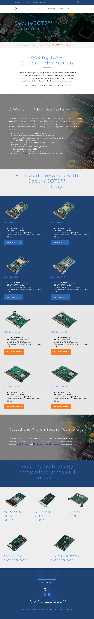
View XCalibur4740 (14, 406)
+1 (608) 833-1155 (38, 2)
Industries (61, 8)
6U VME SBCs (73, 514)
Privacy (53, 610)
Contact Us (43, 610)
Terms (61, 610)
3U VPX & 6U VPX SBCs (12, 516)
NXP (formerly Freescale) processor (46, 444)
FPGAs (24, 153)
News (34, 610)
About (77, 8)
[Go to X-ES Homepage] (47, 589)
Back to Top (47, 582)
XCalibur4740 (12, 386)
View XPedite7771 (60, 242)
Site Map (69, 610)
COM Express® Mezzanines (65, 558)
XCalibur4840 (59, 386)
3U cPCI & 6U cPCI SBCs (44, 516)
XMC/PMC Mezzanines (15, 558)
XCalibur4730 (59, 332)
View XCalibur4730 (61, 352)
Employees (26, 610)
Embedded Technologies (33, 45)
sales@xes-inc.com (22, 2)
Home (17, 45)
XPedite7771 (58, 222)
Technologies (50, 8)
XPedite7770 (12, 222)
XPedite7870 (12, 277)
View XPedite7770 (13, 242)
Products (29, 8)
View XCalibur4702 (14, 352)
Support (70, 8)
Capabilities (39, 8)
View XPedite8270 (60, 297)
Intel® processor (23, 444)
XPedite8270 (59, 277)
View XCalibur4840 (61, 406)
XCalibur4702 (12, 332)
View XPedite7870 (13, 297)
